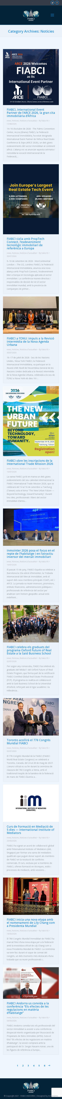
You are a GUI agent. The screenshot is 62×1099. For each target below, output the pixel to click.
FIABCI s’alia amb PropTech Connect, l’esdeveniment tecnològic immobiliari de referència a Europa (25, 243)
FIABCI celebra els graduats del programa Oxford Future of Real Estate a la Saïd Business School (29, 650)
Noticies (15, 120)
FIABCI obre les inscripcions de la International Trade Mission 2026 (30, 462)
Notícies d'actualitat (28, 120)
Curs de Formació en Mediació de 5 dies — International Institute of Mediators (30, 830)
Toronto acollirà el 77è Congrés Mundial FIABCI (28, 741)
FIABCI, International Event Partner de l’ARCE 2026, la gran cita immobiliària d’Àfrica (31, 113)
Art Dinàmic (53, 1096)
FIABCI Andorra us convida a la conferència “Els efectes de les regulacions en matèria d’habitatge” (28, 1008)
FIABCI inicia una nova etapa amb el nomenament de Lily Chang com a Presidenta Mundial (31, 923)
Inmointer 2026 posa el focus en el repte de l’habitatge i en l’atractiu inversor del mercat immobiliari (31, 554)
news (9, 120)
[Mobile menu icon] (52, 15)
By (43, 120)
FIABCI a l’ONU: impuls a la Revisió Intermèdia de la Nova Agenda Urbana (30, 341)
